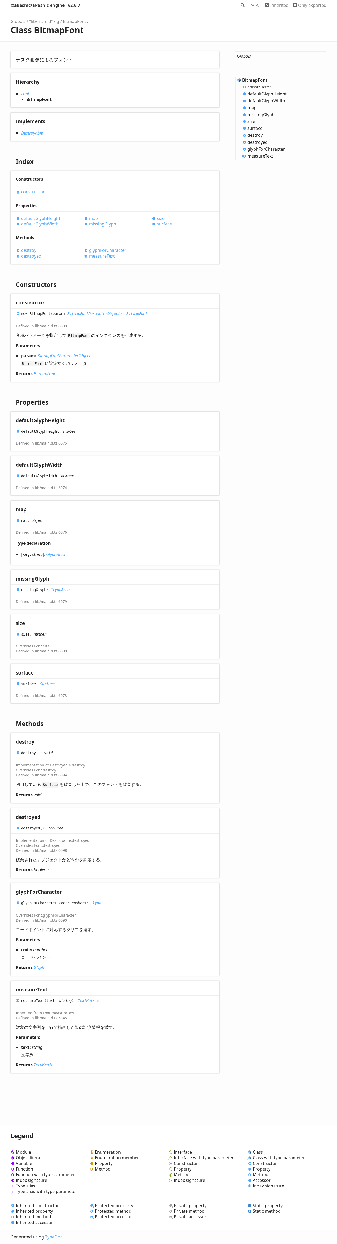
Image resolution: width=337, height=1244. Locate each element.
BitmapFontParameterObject (93, 314)
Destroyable (32, 133)
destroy (28, 250)
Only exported (312, 5)
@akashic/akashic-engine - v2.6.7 (45, 5)
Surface (47, 684)
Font (25, 93)
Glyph (96, 903)
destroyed (31, 256)
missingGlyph (102, 224)
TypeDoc (53, 1237)
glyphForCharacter (107, 250)
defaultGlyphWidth (40, 224)
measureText (102, 256)
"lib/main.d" (41, 21)
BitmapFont (74, 21)
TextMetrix (88, 1000)
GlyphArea (55, 554)
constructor (33, 192)
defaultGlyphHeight (40, 218)
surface (164, 224)
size (161, 218)
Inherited (279, 5)
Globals (18, 21)
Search (242, 5)
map (93, 218)
